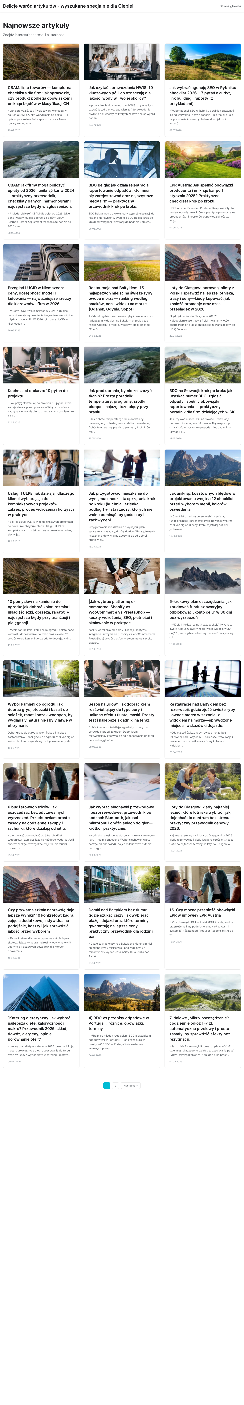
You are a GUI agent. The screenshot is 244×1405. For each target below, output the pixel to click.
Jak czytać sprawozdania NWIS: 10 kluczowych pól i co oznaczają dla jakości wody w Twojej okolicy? (121, 93)
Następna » (131, 1085)
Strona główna (230, 6)
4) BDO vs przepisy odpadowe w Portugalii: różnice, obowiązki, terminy (119, 1023)
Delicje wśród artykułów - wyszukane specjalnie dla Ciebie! (68, 6)
